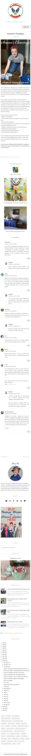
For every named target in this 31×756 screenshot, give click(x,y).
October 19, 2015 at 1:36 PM (14, 264)
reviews (22, 738)
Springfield (10, 741)
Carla (6, 364)
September (6, 688)
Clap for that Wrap (6, 718)
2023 (3, 644)
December (6, 662)
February (6, 702)
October (6, 666)
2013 (3, 708)
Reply (28, 258)
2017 (3, 656)
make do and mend (14, 733)
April (5, 698)
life (8, 733)
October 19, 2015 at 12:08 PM (11, 311)
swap (15, 741)
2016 (3, 658)
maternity (23, 733)
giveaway (7, 726)
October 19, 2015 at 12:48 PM (11, 337)
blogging (8, 715)
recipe (9, 738)
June (5, 694)
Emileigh (10, 262)
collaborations (16, 718)
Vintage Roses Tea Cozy (15, 558)
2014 (3, 706)
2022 (3, 646)
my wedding (24, 736)
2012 (3, 710)
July (4, 692)
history (3, 728)
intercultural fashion (6, 731)
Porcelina (7, 309)
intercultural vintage (19, 731)
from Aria (23, 723)
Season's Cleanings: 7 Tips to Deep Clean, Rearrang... (16, 676)
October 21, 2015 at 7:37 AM (14, 326)
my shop (18, 736)
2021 (3, 648)
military (3, 736)
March (5, 700)
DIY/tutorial (11, 723)
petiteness (3, 738)
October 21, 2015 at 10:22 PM (11, 413)
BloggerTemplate (23, 754)
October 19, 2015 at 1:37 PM (14, 296)
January (5, 704)
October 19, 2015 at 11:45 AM (11, 275)
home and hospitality (11, 157)
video (18, 743)
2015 (3, 660)
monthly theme (10, 736)
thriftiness (21, 741)
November (6, 664)
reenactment (15, 738)
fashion (18, 723)
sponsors (3, 741)
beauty (3, 715)
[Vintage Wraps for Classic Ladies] (11, 537)
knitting (3, 733)
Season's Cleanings (8, 680)
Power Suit (6, 686)
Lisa (6, 336)
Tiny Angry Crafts (12, 384)
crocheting (4, 723)
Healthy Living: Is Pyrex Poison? (14, 621)
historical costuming (23, 726)
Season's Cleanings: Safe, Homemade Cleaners (15, 674)
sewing (27, 738)
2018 (3, 654)
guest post (13, 726)
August (5, 690)
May (5, 696)
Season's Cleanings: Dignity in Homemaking (14, 678)
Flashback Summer (11, 754)
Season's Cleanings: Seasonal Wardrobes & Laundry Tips (17, 670)
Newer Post (5, 456)
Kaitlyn (6, 349)
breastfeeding (15, 715)
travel (14, 743)
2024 (3, 642)
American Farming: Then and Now (11, 684)
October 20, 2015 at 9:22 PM (10, 366)
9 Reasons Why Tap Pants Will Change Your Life (18, 589)
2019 (3, 652)
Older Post (25, 456)
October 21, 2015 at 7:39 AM (14, 393)
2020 (3, 650)
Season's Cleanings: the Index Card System (14, 672)
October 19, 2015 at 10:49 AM (11, 243)
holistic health (10, 728)
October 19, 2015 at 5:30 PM (10, 351)
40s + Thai (6, 682)
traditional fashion (6, 743)
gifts (2, 726)
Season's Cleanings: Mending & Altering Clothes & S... (16, 668)
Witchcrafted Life (9, 412)
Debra (6, 274)
